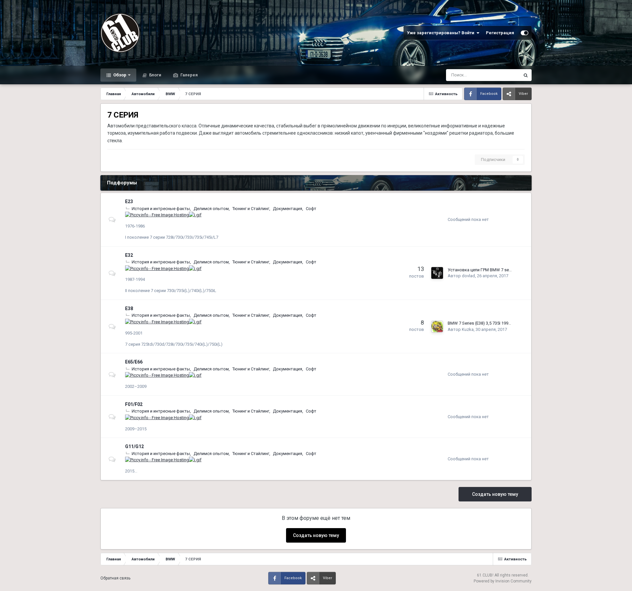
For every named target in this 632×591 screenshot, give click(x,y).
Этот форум (500, 75)
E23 (129, 201)
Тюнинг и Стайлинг (250, 208)
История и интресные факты (161, 208)
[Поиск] (526, 75)
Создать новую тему (495, 494)
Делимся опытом (211, 208)
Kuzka (468, 329)
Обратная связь (115, 578)
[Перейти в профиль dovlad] (437, 273)
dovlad (468, 275)
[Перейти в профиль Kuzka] (437, 327)
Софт (311, 208)
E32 (129, 255)
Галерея (188, 74)
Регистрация (500, 32)
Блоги (154, 74)
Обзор (119, 74)
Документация (287, 208)
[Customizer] (524, 33)
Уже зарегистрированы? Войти (441, 32)
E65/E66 (134, 361)
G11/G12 (134, 446)
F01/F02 (134, 404)
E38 (129, 308)
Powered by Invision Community (503, 581)
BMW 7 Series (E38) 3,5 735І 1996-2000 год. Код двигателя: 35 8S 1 (512, 323)
